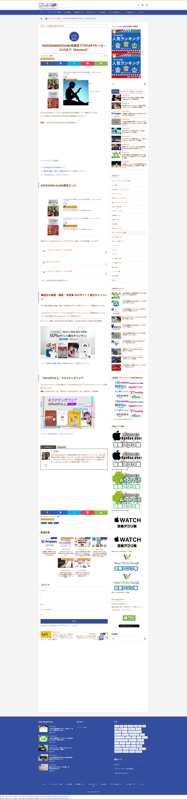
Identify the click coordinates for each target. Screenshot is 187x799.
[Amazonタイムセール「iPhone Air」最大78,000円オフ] (66, 546)
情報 (140, 726)
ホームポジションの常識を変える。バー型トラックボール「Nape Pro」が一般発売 (134, 139)
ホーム (42, 12)
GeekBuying (118, 749)
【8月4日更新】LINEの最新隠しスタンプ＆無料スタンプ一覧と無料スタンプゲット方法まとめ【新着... (134, 156)
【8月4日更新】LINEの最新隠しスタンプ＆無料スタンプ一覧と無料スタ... (134, 294)
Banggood (142, 749)
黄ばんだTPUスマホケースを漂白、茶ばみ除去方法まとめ (59, 768)
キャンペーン (132, 740)
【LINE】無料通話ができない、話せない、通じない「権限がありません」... (61, 729)
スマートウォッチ (119, 737)
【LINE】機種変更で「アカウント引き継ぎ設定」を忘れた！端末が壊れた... (61, 739)
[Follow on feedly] (142, 5)
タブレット (125, 734)
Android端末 (67, 12)
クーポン (144, 737)
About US (117, 764)
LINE (41, 17)
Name (42, 604)
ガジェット (140, 740)
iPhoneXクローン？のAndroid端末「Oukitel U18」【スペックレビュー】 (86, 637)
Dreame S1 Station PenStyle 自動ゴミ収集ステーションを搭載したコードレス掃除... (65, 575)
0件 (52, 56)
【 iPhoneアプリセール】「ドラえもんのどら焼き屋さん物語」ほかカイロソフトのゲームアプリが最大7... (99, 554)
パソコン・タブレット (117, 194)
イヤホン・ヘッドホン (117, 211)
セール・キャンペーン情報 (54, 12)
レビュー (138, 729)
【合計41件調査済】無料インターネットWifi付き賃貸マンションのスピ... (134, 334)
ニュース (125, 732)
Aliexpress (138, 751)
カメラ (116, 743)
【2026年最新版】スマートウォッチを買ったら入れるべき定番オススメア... (134, 310)
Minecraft (117, 746)
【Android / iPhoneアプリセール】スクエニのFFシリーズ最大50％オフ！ (82, 574)
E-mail (42, 609)
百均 (125, 726)
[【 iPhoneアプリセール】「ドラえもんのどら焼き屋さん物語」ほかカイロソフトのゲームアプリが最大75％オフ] (99, 546)
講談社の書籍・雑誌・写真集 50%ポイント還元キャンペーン (64, 171)
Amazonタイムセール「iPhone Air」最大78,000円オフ (66, 553)
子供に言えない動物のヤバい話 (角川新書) (59, 250)
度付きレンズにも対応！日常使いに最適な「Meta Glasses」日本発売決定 (133, 98)
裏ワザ (116, 726)
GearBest (125, 749)
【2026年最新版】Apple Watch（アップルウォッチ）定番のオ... (134, 326)
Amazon (44, 523)
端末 (121, 726)
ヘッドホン (118, 732)
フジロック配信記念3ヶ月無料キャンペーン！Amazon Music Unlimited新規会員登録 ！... (82, 554)
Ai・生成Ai (114, 185)
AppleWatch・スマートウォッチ (120, 189)
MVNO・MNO (115, 220)
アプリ (128, 743)
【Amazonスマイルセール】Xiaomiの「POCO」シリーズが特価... (132, 358)
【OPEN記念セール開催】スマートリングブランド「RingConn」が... (134, 366)
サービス (88, 538)
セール (56, 523)
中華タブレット (123, 729)
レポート (114, 245)
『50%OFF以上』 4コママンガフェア (56, 175)
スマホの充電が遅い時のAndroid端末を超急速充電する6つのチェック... (60, 758)
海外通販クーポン (78, 12)
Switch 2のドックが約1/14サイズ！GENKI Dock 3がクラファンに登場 (133, 131)
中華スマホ (131, 729)
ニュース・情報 (116, 271)
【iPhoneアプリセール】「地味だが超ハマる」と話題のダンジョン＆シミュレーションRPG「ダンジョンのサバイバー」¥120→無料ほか (57, 636)
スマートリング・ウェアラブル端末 (121, 181)
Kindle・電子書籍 (116, 207)
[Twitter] (46, 465)
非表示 (56, 160)
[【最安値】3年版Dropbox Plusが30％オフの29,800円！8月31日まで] (49, 546)
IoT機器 (139, 746)
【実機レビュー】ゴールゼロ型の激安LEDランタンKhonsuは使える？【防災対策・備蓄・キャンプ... (134, 165)
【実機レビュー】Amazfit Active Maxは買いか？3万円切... (132, 350)
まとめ (133, 743)
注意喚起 (130, 726)
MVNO (141, 743)
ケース (139, 737)
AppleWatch (118, 751)
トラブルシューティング (135, 732)
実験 (116, 729)
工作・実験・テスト (130, 12)
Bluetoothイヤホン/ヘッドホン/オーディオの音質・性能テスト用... (134, 318)
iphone (114, 280)
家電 (144, 726)
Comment (43, 590)
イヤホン (122, 743)
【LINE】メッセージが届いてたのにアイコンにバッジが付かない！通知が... (61, 748)
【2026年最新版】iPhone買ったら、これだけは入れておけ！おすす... (134, 302)
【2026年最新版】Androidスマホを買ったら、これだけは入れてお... (133, 342)
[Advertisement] (74, 141)
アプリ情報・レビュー (117, 263)
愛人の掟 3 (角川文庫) (53, 262)
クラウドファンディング (121, 740)
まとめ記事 (102, 12)
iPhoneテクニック (91, 12)
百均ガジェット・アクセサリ (119, 198)
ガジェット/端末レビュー (115, 12)
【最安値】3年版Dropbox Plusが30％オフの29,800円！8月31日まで (49, 553)
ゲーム (133, 737)
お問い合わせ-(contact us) (121, 773)
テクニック (141, 12)
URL (42, 614)
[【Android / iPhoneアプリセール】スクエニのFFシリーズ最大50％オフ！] (82, 567)
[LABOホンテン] (48, 6)
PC (137, 743)
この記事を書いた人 (49, 447)
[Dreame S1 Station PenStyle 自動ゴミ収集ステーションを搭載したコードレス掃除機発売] (66, 567)
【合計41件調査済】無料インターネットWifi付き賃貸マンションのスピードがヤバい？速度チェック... (134, 123)
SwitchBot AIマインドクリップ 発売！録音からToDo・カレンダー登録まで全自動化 (134, 106)
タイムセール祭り (134, 734)
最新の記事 (62, 447)
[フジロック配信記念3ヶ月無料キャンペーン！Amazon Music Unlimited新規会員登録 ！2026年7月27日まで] (82, 546)
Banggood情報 (134, 749)
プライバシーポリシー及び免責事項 (123, 769)
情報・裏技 (115, 267)
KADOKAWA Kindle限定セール (54, 167)
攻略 (136, 726)
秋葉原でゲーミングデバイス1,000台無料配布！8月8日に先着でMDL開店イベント (133, 147)
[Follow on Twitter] (138, 5)
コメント (54, 516)
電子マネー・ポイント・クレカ (120, 202)
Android (125, 751)
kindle (50, 523)
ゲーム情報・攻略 (116, 258)
